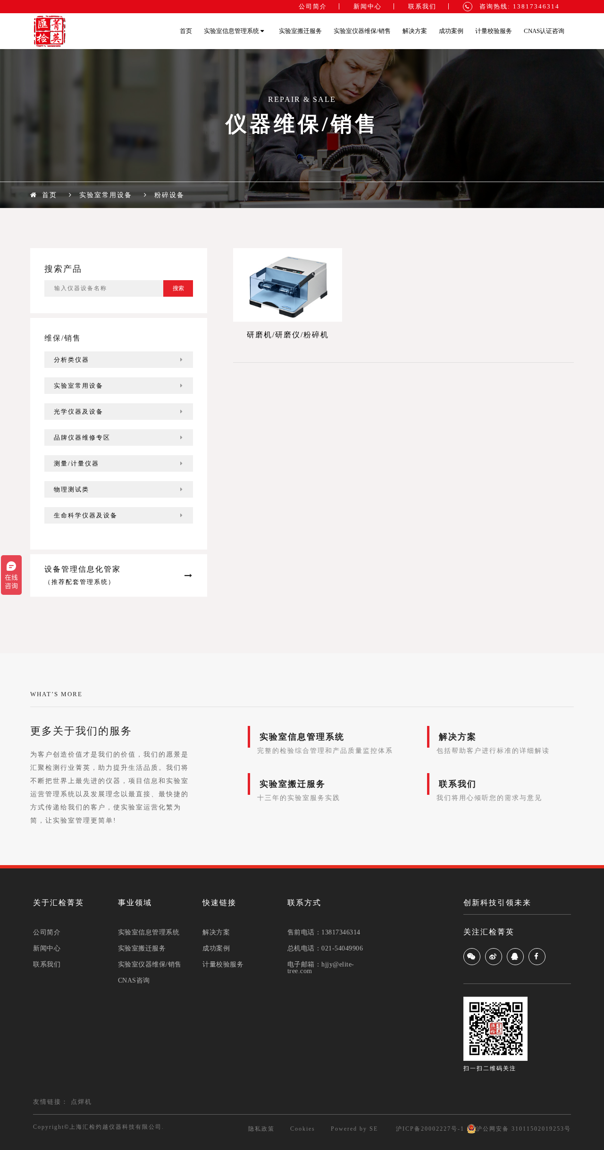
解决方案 (415, 30)
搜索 (178, 288)
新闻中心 (367, 6)
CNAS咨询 (134, 980)
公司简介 (313, 6)
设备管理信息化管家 (82, 575)
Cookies (302, 1128)
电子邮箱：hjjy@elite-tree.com (320, 968)
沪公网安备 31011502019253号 (523, 1128)
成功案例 (451, 30)
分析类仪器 (71, 359)
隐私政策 (261, 1128)
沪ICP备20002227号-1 (429, 1128)
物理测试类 (71, 489)
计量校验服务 (493, 30)
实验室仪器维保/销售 (362, 30)
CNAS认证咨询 (544, 30)
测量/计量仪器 (76, 463)
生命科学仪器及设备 (85, 515)
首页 (186, 30)
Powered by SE (354, 1128)
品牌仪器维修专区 (82, 437)
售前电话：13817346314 (324, 932)
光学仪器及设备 (78, 411)
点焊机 (81, 1102)
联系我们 (422, 6)
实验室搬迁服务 (300, 30)
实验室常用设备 (78, 385)
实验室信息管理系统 (232, 30)
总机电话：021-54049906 (325, 948)
